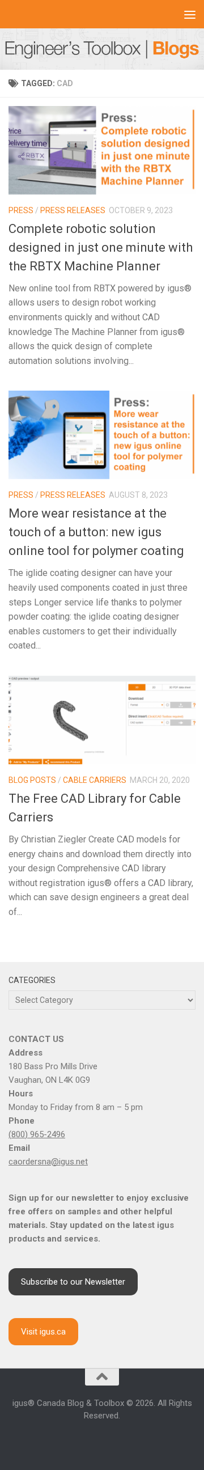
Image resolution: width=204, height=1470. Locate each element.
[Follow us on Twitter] (115, 1440)
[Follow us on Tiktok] (129, 1440)
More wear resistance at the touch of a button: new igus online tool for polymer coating (96, 532)
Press (20, 210)
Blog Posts (32, 780)
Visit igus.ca (43, 1332)
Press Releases (72, 210)
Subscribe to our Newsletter (73, 1282)
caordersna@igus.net (48, 1161)
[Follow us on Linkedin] (88, 1440)
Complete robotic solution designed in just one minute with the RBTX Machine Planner (100, 247)
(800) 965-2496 (36, 1134)
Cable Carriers (94, 780)
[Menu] (190, 14)
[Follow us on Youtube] (102, 1440)
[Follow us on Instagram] (74, 1440)
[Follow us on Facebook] (61, 1440)
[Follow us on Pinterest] (142, 1440)
